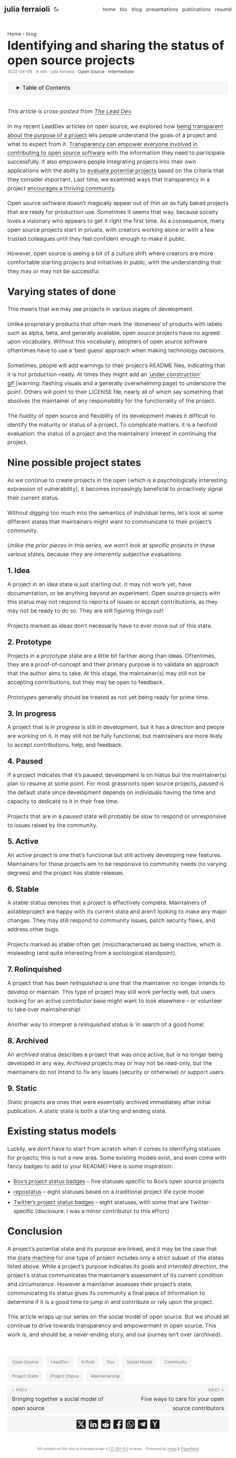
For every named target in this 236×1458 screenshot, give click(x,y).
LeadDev (60, 1361)
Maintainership (105, 1376)
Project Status (64, 1376)
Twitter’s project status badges (54, 1202)
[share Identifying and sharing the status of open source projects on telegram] (142, 1424)
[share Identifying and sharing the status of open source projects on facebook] (118, 1424)
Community (175, 1361)
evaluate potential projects (121, 170)
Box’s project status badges (49, 1181)
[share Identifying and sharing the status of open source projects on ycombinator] (154, 1424)
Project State (25, 1376)
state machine (36, 1257)
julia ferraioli (27, 9)
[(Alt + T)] (56, 9)
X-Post (87, 1361)
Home (14, 34)
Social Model (139, 1361)
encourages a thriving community (70, 188)
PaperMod (190, 1448)
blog (31, 34)
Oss (110, 1361)
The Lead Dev (112, 111)
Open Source (91, 71)
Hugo (172, 1448)
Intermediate (121, 71)
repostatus (27, 1192)
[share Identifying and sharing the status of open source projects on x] (81, 1424)
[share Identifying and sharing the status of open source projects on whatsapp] (130, 1424)
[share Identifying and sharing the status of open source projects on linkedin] (93, 1424)
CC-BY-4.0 (118, 1448)
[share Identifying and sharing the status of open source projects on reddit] (105, 1424)
